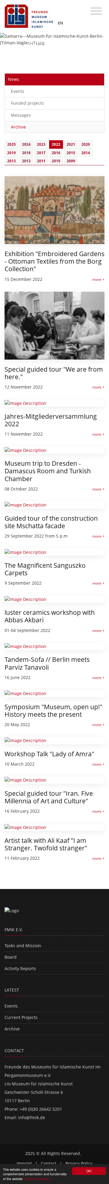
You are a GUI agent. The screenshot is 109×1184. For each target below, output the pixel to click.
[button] (8, 47)
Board (11, 957)
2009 (71, 160)
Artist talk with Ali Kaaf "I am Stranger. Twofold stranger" (46, 844)
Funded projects (27, 103)
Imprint (24, 1163)
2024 (26, 144)
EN (61, 23)
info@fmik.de (31, 1117)
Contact (48, 1163)
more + (98, 279)
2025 (11, 144)
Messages (21, 115)
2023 (41, 144)
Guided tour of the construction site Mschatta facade (51, 522)
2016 (56, 152)
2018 (26, 152)
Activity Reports (20, 968)
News (13, 79)
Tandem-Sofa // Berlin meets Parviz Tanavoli (47, 663)
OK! (89, 1171)
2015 (71, 152)
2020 (85, 144)
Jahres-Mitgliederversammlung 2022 (51, 420)
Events (17, 91)
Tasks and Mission (23, 945)
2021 (71, 144)
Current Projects (21, 1017)
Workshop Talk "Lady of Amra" (49, 754)
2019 (11, 152)
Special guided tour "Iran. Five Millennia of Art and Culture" (49, 797)
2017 (41, 152)
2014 (85, 152)
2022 (56, 144)
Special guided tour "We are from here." (54, 373)
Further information (37, 1178)
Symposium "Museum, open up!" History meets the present (53, 711)
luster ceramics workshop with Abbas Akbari (50, 616)
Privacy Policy (78, 1163)
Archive (18, 127)
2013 (11, 160)
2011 (41, 160)
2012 (26, 160)
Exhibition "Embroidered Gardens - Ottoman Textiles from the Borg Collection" (54, 261)
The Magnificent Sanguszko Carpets (45, 569)
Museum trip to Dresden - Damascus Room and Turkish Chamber (48, 471)
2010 (56, 160)
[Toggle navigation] (96, 11)
